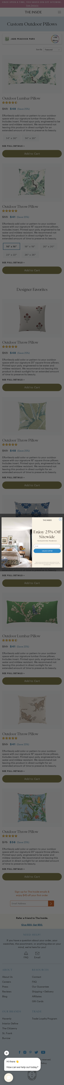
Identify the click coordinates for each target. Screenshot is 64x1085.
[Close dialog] (60, 519)
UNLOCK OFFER (47, 551)
